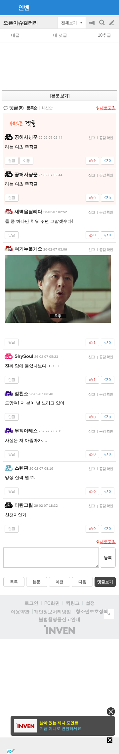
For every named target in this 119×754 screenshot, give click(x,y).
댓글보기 (105, 582)
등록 (108, 557)
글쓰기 (112, 23)
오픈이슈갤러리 (20, 22)
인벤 (23, 7)
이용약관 (20, 611)
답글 (11, 161)
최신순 (47, 108)
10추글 (104, 35)
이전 (59, 582)
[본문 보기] (59, 95)
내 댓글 (60, 35)
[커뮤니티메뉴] (7, 7)
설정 (90, 603)
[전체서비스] (111, 7)
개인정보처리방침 (52, 611)
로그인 (31, 603)
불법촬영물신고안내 (59, 619)
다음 (82, 582)
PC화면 (52, 603)
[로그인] (99, 7)
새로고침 (108, 108)
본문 (37, 582)
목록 (14, 582)
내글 (15, 35)
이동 (26, 161)
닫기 (111, 711)
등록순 (31, 108)
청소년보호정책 (92, 611)
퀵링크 (73, 603)
